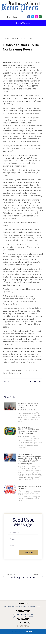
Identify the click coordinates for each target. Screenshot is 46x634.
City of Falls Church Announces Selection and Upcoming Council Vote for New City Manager (29, 430)
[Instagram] (36, 16)
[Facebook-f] (21, 623)
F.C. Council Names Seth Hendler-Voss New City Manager (28, 405)
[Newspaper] (40, 16)
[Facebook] (28, 16)
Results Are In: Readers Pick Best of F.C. (29, 487)
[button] (11, 17)
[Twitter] (32, 16)
